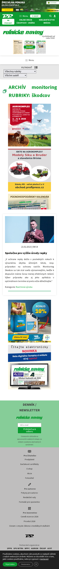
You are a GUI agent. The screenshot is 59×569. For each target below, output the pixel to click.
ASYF (49, 548)
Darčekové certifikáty (29, 464)
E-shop (30, 468)
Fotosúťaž (29, 478)
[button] (29, 430)
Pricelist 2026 (29, 521)
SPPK (9, 548)
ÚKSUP (43, 548)
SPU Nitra (18, 548)
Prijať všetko (10, 564)
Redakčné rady (29, 497)
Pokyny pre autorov (29, 492)
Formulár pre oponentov (29, 502)
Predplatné (29, 459)
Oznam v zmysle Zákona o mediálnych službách (29, 526)
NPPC (27, 548)
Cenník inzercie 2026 (29, 516)
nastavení (44, 559)
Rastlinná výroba (24, 286)
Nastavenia (25, 564)
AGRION (34, 548)
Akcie (29, 473)
